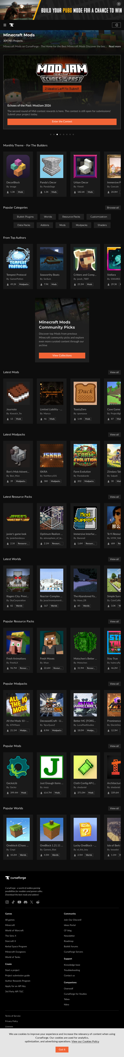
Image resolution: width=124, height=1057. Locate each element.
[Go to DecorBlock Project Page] (18, 174)
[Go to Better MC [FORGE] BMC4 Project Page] (85, 712)
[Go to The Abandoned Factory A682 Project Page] (85, 588)
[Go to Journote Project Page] (18, 401)
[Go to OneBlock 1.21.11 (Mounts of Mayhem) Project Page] (52, 837)
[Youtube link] (19, 902)
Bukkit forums (71, 946)
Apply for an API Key (15, 986)
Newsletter (69, 936)
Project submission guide (17, 976)
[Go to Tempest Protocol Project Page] (18, 266)
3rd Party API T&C (14, 992)
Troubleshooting (72, 970)
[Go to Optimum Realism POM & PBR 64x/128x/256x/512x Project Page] (52, 525)
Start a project (12, 970)
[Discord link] (25, 902)
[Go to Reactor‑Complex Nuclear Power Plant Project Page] (52, 588)
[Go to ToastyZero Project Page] (85, 401)
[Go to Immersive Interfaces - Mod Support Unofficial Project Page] (85, 525)
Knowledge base (72, 965)
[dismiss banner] (119, 4)
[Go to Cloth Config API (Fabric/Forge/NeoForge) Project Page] (85, 774)
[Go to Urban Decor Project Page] (85, 174)
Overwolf (68, 989)
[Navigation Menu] (4, 25)
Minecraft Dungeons (15, 952)
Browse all (113, 207)
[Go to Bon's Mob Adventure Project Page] (18, 463)
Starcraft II (10, 941)
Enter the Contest (62, 121)
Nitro (66, 1005)
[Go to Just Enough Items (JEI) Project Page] (52, 774)
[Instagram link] (7, 902)
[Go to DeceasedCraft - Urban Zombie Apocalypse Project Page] (52, 712)
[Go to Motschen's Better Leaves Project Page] (85, 650)
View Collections (62, 355)
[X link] (32, 902)
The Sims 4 (10, 936)
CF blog (68, 930)
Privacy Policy (11, 1021)
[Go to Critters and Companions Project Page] (85, 266)
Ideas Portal (70, 925)
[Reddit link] (38, 902)
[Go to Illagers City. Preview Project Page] (18, 588)
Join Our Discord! (73, 920)
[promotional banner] (62, 10)
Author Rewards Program (17, 981)
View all (114, 372)
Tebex (67, 999)
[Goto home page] (11, 25)
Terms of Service (13, 1016)
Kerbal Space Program (16, 946)
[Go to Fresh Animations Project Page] (18, 650)
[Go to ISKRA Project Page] (52, 463)
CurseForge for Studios (75, 994)
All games (10, 920)
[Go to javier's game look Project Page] (18, 525)
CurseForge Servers (73, 952)
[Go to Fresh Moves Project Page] (52, 650)
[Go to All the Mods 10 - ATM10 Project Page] (18, 712)
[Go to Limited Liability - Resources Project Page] (52, 401)
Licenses (9, 1027)
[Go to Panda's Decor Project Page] (52, 174)
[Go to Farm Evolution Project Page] (85, 463)
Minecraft (10, 925)
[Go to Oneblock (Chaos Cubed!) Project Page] (18, 837)
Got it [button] (62, 1049)
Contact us (69, 976)
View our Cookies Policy (85, 1041)
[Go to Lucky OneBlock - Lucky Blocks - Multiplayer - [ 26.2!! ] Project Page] (85, 837)
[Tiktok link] (13, 902)
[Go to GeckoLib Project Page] (18, 774)
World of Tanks (12, 957)
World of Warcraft (14, 930)
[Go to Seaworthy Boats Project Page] (52, 266)
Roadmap (68, 941)
